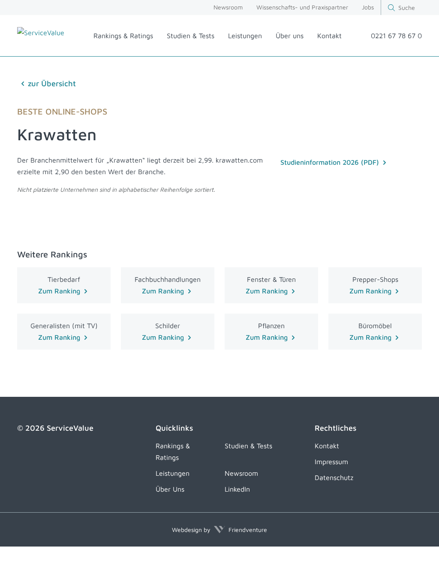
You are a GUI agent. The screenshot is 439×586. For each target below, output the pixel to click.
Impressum (331, 461)
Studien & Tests (190, 35)
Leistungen (245, 35)
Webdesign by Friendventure (219, 529)
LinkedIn (237, 489)
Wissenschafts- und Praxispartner (302, 7)
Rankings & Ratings (123, 35)
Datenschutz (334, 477)
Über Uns (170, 489)
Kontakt (329, 35)
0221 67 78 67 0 (396, 35)
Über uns (290, 35)
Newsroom (228, 7)
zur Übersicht (52, 83)
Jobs (368, 7)
